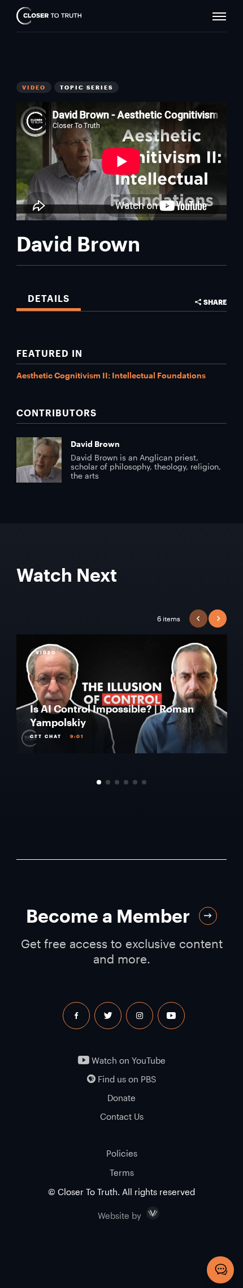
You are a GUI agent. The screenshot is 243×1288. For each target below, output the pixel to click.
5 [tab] (135, 782)
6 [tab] (144, 782)
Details (49, 298)
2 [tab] (108, 782)
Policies (121, 1153)
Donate (121, 1098)
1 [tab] (99, 782)
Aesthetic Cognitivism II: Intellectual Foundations (111, 375)
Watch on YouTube (127, 1060)
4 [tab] (126, 782)
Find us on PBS (126, 1079)
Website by (143, 1213)
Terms (122, 1172)
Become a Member (108, 915)
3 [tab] (117, 782)
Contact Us (122, 1116)
